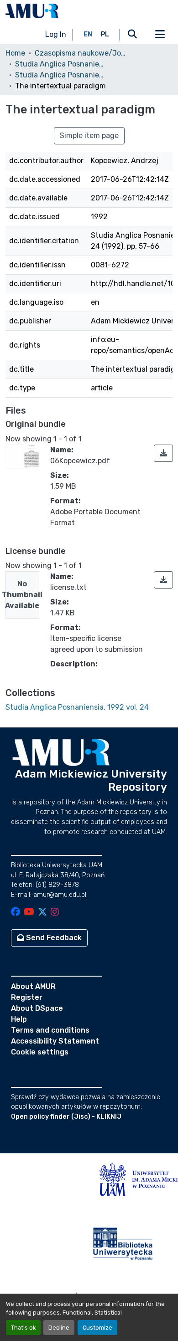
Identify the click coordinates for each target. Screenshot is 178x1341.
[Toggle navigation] (160, 34)
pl (105, 34)
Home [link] (15, 53)
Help (19, 1019)
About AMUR (33, 986)
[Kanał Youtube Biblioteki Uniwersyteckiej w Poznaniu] (29, 912)
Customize (97, 1327)
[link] (163, 453)
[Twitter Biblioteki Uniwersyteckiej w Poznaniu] (42, 912)
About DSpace (37, 1008)
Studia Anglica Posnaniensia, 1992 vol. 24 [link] (60, 75)
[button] (31, 11)
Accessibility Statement (55, 1041)
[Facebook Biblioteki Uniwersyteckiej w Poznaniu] (15, 912)
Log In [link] (55, 34)
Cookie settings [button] (39, 1052)
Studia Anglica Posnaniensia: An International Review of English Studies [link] (60, 64)
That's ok (23, 1327)
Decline (58, 1327)
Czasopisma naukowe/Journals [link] (80, 53)
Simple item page (89, 135)
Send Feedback (53, 937)
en (88, 34)
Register (26, 997)
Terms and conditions (50, 1030)
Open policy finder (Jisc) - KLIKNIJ (66, 1117)
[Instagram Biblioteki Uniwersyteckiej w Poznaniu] (55, 912)
